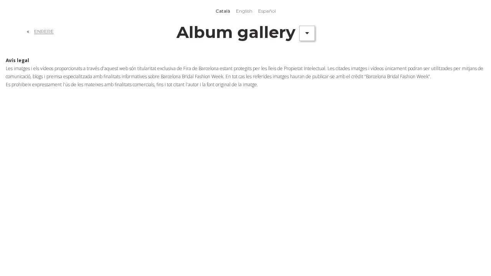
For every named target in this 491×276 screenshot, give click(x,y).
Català (223, 11)
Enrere (44, 31)
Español (267, 11)
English (244, 11)
